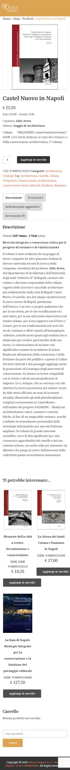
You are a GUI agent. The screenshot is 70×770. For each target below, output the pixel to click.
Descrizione (13, 197)
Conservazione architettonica (37, 180)
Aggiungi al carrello (33, 159)
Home (7, 18)
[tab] (14, 197)
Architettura (53, 171)
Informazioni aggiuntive (22, 206)
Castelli (43, 175)
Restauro (60, 185)
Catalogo (8, 175)
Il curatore (35, 197)
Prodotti (27, 18)
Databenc (47, 185)
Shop (16, 18)
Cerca (13, 743)
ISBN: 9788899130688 (17, 661)
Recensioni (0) (15, 216)
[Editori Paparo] (9, 8)
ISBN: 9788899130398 (51, 549)
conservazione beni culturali (21, 185)
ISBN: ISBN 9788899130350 (17, 554)
